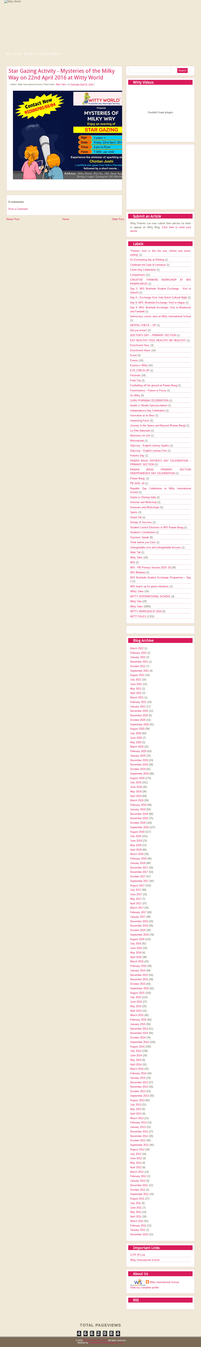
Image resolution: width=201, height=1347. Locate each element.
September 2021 (139, 670)
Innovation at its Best (142, 415)
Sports (134, 512)
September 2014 (139, 1042)
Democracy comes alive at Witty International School (160, 316)
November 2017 (139, 871)
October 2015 (137, 983)
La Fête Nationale (140, 430)
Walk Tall (135, 552)
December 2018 (139, 813)
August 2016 (137, 939)
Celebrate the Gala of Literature (148, 264)
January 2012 (137, 1180)
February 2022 (138, 652)
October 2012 (137, 1140)
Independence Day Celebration (148, 410)
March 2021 (136, 697)
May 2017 (135, 898)
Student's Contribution (143, 532)
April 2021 (136, 692)
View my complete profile (144, 1287)
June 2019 (136, 787)
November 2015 (139, 979)
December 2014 (139, 1028)
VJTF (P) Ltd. (138, 1254)
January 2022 (137, 657)
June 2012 (136, 1158)
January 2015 (137, 1024)
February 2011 (138, 1225)
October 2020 (137, 719)
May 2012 (135, 1162)
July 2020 (135, 733)
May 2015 (135, 1006)
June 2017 (136, 894)
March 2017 (136, 907)
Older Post (118, 219)
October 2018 (137, 822)
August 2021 (137, 675)
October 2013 (137, 1091)
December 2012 (139, 1131)
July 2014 (135, 1050)
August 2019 (137, 778)
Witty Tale (136, 601)
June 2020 (136, 737)
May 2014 (135, 1059)
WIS (133, 562)
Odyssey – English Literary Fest (149, 450)
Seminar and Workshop (143, 502)
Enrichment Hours (140, 350)
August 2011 (137, 1198)
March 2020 (136, 746)
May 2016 (135, 952)
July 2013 (135, 1104)
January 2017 (137, 916)
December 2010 (139, 1234)
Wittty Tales (137, 591)
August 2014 (137, 1046)
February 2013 (138, 1122)
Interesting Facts (140, 420)
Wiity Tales (136, 557)
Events (134, 360)
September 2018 (139, 827)
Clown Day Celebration (143, 269)
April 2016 (136, 957)
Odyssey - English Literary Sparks (150, 445)
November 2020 (139, 715)
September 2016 (139, 934)
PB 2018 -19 (137, 483)
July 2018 (135, 836)
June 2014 (136, 1055)
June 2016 (136, 948)
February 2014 (138, 1073)
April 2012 (136, 1167)
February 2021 (138, 702)
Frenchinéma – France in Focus (148, 390)
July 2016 (135, 943)
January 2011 (137, 1229)
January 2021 (137, 706)
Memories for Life (140, 435)
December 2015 (139, 975)
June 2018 (136, 840)
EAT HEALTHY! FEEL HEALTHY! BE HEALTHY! (158, 340)
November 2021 (139, 661)
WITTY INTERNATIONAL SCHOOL (150, 596)
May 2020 (135, 742)
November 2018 (139, 818)
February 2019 (138, 804)
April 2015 (136, 1010)
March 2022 (136, 648)
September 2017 (139, 881)
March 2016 (136, 961)
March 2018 (136, 854)
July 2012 (135, 1153)
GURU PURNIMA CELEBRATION (149, 400)
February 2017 (138, 912)
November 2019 (139, 764)
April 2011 (135, 1216)
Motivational (137, 440)
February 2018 (138, 858)
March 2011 (136, 1221)
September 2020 (139, 724)
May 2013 (135, 1109)
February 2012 (138, 1176)
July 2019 (135, 782)
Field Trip (136, 380)
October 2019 (137, 769)
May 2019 (135, 791)
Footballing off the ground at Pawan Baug (154, 385)
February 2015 (138, 1019)
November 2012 (139, 1136)
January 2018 (137, 863)
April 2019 (136, 796)
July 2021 (135, 679)
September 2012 (139, 1144)
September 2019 (139, 773)
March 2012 (136, 1171)
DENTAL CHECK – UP (143, 325)
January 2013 (137, 1127)
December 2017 (139, 867)
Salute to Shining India (143, 497)
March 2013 (136, 1118)
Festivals (135, 375)
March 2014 (136, 1068)
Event (134, 355)
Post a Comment (18, 208)
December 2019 (139, 760)
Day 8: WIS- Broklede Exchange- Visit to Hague (157, 302)
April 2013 (136, 1113)
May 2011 (135, 1212)
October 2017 (137, 876)
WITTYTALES (138, 616)
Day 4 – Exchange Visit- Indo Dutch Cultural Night (159, 297)
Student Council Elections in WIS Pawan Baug (157, 527)
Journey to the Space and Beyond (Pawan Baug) (158, 425)
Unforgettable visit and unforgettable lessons (156, 547)
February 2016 (138, 965)
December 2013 (139, 1082)
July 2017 (135, 889)
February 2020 (138, 751)
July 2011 (135, 1203)
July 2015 (135, 997)
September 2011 (139, 1194)
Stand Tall (136, 517)
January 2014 (137, 1077)
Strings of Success (141, 522)
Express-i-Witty (49, 53)
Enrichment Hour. (140, 345)
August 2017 (137, 885)
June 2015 (136, 1001)
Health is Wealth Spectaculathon (149, 405)
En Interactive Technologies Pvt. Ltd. (106, 1342)
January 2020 (137, 755)
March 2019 (136, 800)
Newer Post (12, 219)
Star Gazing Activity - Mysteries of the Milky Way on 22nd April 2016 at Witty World (61, 74)
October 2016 (137, 930)
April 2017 (136, 903)
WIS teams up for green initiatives (150, 586)
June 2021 (136, 684)
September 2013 (139, 1095)
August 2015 (137, 992)
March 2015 (136, 1015)
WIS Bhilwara (138, 572)
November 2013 (139, 1086)
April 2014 (136, 1064)
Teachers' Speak (140, 537)
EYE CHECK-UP (140, 370)
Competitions (138, 274)
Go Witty (30, 53)
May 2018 (135, 845)
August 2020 (137, 728)
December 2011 (139, 1185)
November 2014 (139, 1033)
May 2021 (135, 688)
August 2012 (137, 1149)
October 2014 (137, 1037)
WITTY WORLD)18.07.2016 (146, 611)
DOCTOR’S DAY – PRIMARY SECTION (153, 335)
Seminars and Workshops (145, 507)
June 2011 (136, 1207)
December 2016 (139, 921)
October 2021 (137, 666)
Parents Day (137, 455)
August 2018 (137, 831)
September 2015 (139, 988)
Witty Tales (14, 53)
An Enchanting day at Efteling (147, 259)
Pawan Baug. (138, 478)
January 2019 (137, 809)
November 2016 (139, 925)
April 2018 (136, 849)
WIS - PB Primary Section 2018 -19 (150, 567)
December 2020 (139, 710)
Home (65, 219)
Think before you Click (143, 542)
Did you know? (139, 330)
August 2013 (137, 1100)
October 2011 (137, 1189)
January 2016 (137, 970)
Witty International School (144, 1259)
